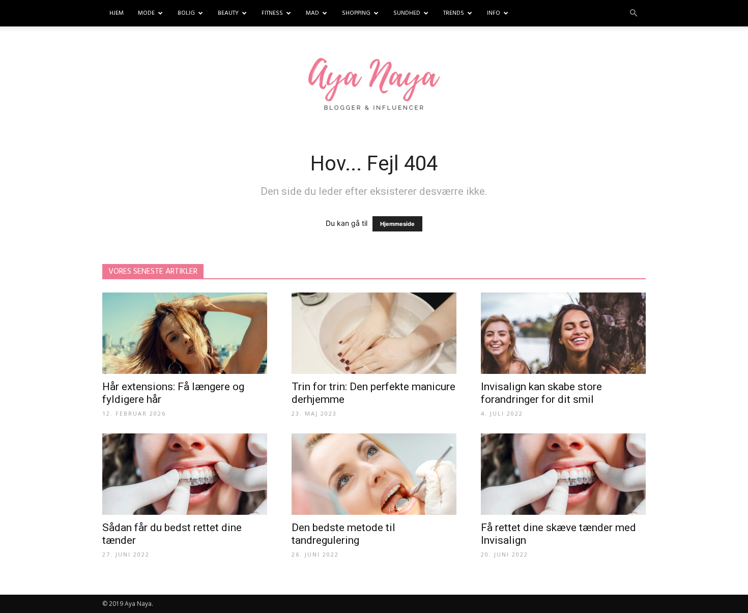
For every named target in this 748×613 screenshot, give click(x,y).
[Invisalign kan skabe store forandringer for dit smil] (563, 333)
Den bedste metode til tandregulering (343, 533)
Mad (312, 13)
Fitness (272, 13)
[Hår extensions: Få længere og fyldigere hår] (184, 333)
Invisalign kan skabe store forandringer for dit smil (541, 393)
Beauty (228, 13)
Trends (453, 13)
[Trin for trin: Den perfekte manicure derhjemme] (374, 333)
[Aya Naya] (374, 85)
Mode (146, 13)
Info (493, 13)
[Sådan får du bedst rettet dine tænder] (184, 474)
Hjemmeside (397, 223)
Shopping (356, 13)
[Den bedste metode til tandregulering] (374, 474)
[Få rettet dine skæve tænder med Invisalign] (563, 474)
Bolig (186, 13)
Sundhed (406, 13)
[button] (633, 13)
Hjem (116, 13)
